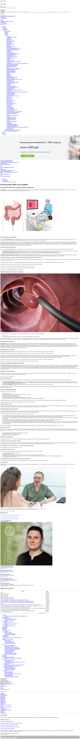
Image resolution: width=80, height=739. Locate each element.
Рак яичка (9, 105)
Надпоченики (9, 128)
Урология (4, 655)
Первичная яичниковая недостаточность (14, 89)
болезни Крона (24, 402)
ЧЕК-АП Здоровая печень (9, 619)
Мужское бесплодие (10, 78)
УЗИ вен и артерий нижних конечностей (12, 649)
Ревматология (5, 636)
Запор (8, 67)
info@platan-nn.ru (6, 719)
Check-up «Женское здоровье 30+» (11, 623)
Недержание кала (10, 80)
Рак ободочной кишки (11, 100)
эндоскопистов (43, 259)
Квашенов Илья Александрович (6, 566)
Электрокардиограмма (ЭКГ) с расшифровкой (13, 658)
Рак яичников (9, 106)
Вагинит (8, 44)
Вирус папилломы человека (12, 47)
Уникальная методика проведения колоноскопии (9, 518)
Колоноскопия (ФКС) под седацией (11, 676)
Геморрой (9, 50)
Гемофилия (9, 51)
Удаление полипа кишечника (10, 667)
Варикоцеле (9, 46)
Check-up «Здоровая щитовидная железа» (12, 665)
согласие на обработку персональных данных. (61, 12)
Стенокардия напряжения (12, 113)
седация (29, 353)
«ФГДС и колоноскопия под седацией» (47, 254)
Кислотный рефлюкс (11, 70)
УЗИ (3, 644)
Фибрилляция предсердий (12, 118)
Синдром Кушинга (10, 110)
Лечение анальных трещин (10, 633)
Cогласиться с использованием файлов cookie (8, 738)
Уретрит (8, 116)
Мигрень (8, 75)
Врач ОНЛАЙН (8, 31)
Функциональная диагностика (8, 657)
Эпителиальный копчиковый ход (13, 125)
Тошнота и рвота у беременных (13, 115)
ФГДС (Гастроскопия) (9, 671)
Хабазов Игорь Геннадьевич (5, 578)
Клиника (6, 32)
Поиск (1, 15)
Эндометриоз (9, 123)
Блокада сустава (8, 640)
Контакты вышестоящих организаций (7, 728)
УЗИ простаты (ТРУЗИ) (9, 646)
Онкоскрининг (7, 630)
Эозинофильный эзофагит (12, 124)
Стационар (5, 28)
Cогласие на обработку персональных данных (9, 724)
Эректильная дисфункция (12, 126)
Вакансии (6, 33)
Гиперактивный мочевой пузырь (13, 53)
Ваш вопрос (2, 9)
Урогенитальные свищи (11, 117)
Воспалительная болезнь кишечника (14, 48)
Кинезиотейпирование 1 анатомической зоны (13, 637)
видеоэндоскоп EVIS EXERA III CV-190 (37, 262)
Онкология (5, 629)
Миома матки (9, 76)
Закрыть (2, 13)
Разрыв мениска (10, 97)
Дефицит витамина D (11, 58)
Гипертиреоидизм (10, 55)
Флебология (5, 656)
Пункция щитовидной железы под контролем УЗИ (14, 664)
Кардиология (5, 624)
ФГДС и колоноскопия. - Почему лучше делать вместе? (10, 514)
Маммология (5, 626)
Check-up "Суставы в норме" (10, 643)
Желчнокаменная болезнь (11, 66)
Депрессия (9, 57)
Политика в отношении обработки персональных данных (11, 723)
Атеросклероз (9, 39)
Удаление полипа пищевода (10, 668)
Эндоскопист (8, 520)
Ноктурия (9, 84)
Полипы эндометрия (11, 93)
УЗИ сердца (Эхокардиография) (11, 653)
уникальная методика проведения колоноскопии (38, 365)
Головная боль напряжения (12, 56)
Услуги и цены (5, 29)
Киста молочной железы (11, 71)
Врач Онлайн (5, 616)
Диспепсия (9, 62)
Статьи (6, 35)
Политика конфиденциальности (6, 721)
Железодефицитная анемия (12, 65)
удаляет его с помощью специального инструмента (11, 339)
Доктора (4, 27)
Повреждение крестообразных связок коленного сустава (17, 91)
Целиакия (9, 122)
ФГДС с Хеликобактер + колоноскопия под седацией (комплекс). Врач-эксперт (17, 602)
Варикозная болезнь (10, 45)
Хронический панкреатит (12, 121)
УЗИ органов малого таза (9, 651)
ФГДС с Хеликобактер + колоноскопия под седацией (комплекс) (14, 599)
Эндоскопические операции (8, 666)
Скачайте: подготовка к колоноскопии (7, 510)
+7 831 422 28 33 (3, 18)
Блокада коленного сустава (10, 642)
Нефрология (5, 628)
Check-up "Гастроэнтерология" (10, 618)
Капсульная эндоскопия (9, 675)
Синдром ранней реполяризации (13, 112)
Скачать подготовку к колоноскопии (7, 376)
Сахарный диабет (10, 108)
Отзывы (6, 34)
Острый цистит (10, 88)
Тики (8, 114)
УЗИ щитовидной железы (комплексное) (12, 648)
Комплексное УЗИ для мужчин (10, 645)
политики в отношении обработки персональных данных (38, 12)
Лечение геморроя (8, 632)
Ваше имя (2, 6)
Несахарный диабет (10, 83)
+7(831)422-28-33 (42, 508)
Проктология (5, 631)
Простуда (8, 96)
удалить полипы (33, 240)
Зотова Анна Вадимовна (5, 574)
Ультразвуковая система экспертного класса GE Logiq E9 (17, 127)
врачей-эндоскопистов (10, 262)
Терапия (4, 638)
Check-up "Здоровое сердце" (10, 625)
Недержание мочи (10, 81)
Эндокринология (6, 663)
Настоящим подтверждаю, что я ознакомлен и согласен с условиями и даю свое (36, 12)
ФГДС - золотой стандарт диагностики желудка (9, 516)
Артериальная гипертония (12, 37)
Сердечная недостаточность (12, 109)
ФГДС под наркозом (8, 674)
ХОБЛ (8, 120)
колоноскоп (31, 339)
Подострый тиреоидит (11, 92)
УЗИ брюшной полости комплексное (12, 647)
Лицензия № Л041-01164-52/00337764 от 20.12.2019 (9, 726)
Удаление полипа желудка (9, 669)
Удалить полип (5, 335)
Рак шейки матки (10, 102)
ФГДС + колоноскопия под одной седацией (13, 673)
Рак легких (9, 99)
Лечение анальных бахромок (10, 634)
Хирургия (2, 707)
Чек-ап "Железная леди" (9, 621)
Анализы (2, 693)
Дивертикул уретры (10, 60)
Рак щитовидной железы (11, 103)
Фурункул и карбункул (11, 119)
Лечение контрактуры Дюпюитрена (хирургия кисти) (15, 661)
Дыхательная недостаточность (12, 64)
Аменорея (9, 38)
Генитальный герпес (11, 52)
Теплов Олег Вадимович (5, 583)
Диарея (8, 59)
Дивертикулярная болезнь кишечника (14, 61)
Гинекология (5, 622)
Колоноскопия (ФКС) (9, 672)
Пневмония (9, 90)
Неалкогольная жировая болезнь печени (14, 79)
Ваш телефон (3, 7)
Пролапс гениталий (10, 94)
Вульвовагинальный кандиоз (12, 49)
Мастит (8, 73)
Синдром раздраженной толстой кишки (14, 111)
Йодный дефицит (10, 129)
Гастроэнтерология (6, 617)
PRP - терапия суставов (9, 641)
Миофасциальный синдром (12, 77)
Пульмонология (5, 635)
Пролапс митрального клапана (12, 95)
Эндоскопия (5, 670)
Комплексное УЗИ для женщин (10, 654)
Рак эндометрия (10, 104)
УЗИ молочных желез (9, 652)
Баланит (8, 36)
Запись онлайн (3, 0)
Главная (4, 26)
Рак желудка (9, 98)
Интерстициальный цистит (12, 69)
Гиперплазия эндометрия (11, 54)
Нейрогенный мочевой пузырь (12, 82)
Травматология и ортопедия (8, 639)
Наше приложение (3, 16)
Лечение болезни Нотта (9, 662)
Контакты (4, 133)
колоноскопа (74, 189)
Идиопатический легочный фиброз (13, 68)
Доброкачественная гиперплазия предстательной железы (17, 63)
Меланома (9, 74)
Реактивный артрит (10, 107)
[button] (3, 176)
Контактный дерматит (11, 72)
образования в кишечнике (39, 249)
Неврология (5, 627)
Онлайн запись (10, 16)
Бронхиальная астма (10, 43)
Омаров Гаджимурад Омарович (6, 570)
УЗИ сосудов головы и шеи (10, 650)
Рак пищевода (9, 101)
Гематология (5, 620)
